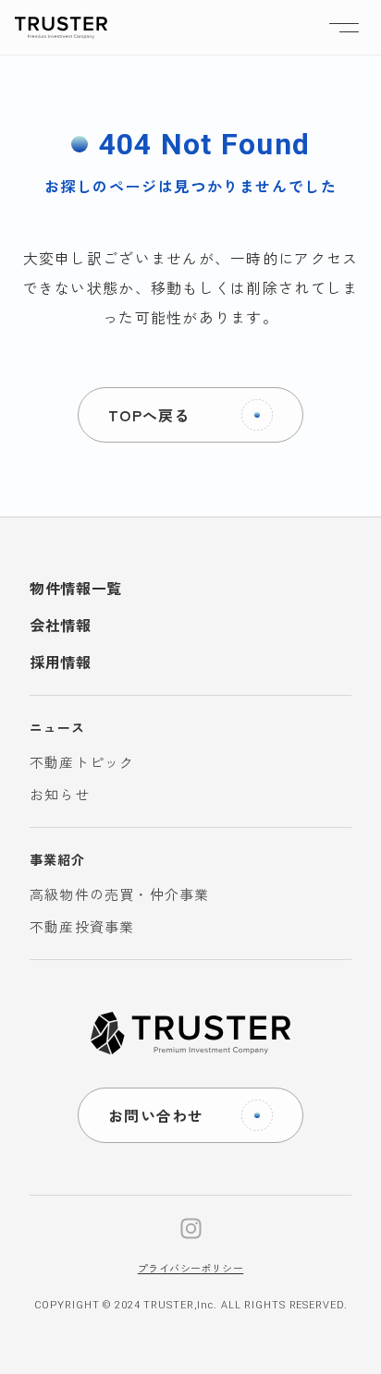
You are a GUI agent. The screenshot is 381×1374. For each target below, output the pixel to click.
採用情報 (61, 662)
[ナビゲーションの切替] (344, 28)
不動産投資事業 (82, 926)
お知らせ (60, 794)
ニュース (57, 727)
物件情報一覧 (76, 588)
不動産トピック (82, 762)
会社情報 (61, 625)
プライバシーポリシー (190, 1268)
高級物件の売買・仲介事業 (119, 894)
